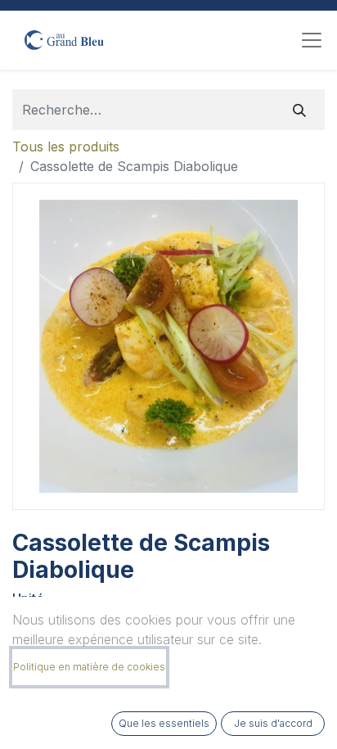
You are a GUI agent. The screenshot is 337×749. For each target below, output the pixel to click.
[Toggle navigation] (312, 40)
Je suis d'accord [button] (273, 723)
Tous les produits (65, 146)
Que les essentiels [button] (164, 723)
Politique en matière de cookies (89, 667)
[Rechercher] (299, 109)
